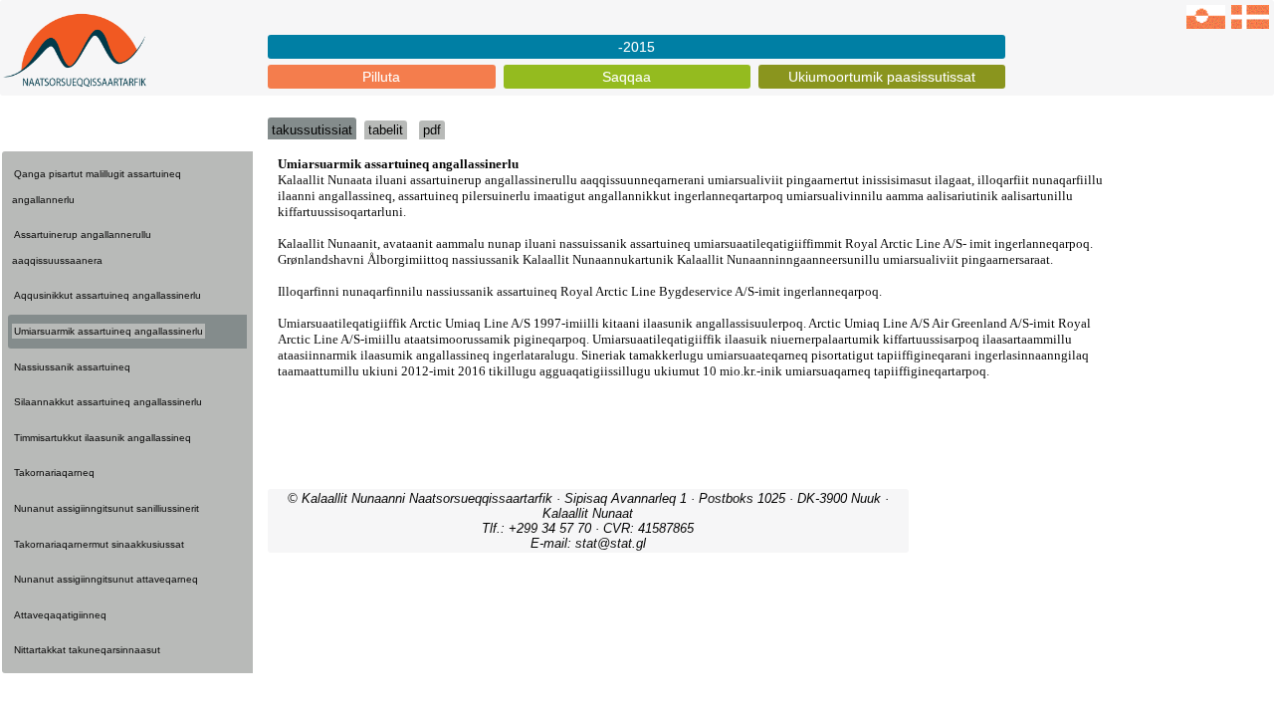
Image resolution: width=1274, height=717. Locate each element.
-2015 (636, 47)
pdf (432, 129)
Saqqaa (626, 77)
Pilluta (381, 77)
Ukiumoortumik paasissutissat (881, 77)
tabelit (385, 129)
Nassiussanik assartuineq (72, 366)
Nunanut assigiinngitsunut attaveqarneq (106, 579)
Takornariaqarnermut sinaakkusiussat (99, 544)
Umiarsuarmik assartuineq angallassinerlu (108, 331)
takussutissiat (312, 129)
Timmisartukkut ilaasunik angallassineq (102, 437)
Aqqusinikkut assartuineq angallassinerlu (107, 295)
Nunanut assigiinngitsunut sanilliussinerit (106, 508)
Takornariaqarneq (54, 472)
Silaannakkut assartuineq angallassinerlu (108, 401)
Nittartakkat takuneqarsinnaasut (87, 649)
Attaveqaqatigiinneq (60, 614)
